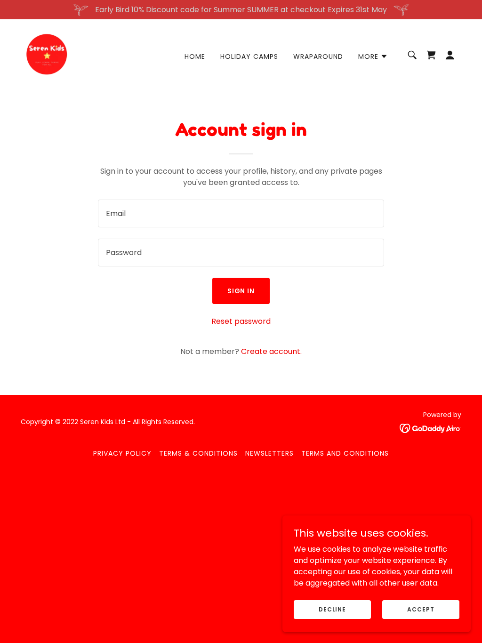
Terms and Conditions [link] (345, 453)
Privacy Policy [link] (122, 453)
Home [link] (195, 56)
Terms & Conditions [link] (198, 453)
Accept (420, 609)
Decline (332, 609)
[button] (373, 56)
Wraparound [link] (318, 56)
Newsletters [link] (269, 453)
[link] (47, 54)
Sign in (241, 291)
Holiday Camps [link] (249, 56)
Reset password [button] (241, 321)
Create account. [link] (271, 351)
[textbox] (241, 213)
